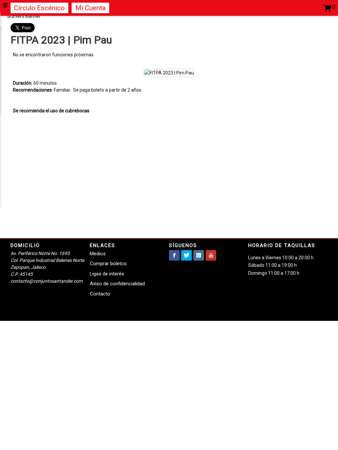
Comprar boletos (108, 264)
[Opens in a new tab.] (174, 255)
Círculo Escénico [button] (39, 8)
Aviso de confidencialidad (117, 284)
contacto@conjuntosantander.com (47, 281)
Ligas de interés (107, 274)
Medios (98, 254)
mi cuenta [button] (90, 8)
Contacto (100, 294)
